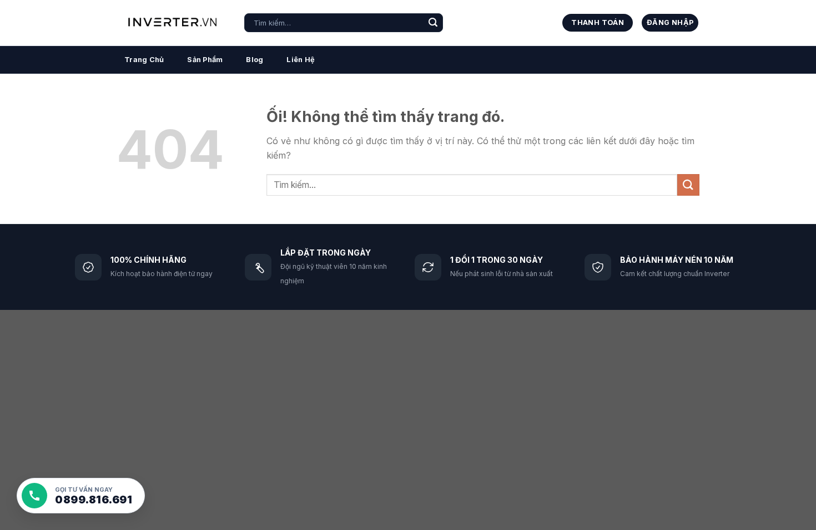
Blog (254, 59)
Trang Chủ (144, 59)
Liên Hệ (300, 59)
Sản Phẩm (205, 59)
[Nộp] (433, 22)
